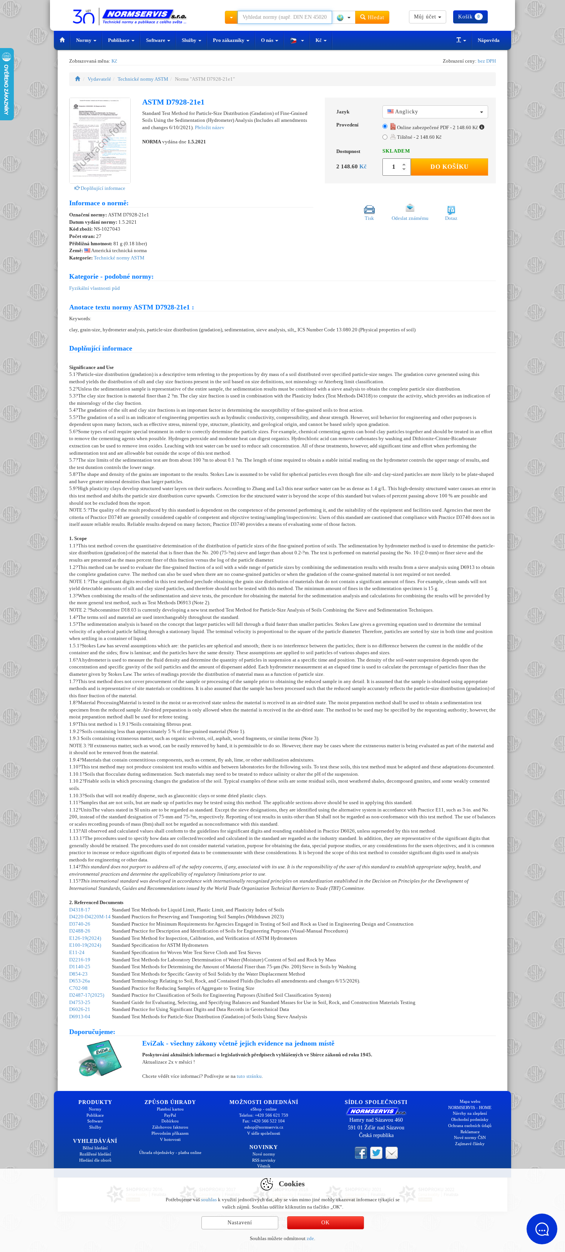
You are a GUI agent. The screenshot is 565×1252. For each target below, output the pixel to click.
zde (310, 1238)
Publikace (119, 40)
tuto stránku (249, 1076)
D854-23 (78, 974)
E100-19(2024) (85, 945)
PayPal (170, 1115)
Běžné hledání (95, 1148)
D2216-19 (79, 960)
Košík (469, 17)
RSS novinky (264, 1160)
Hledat (375, 17)
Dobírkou (170, 1121)
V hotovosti (170, 1139)
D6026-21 (79, 1009)
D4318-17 (79, 910)
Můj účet (426, 17)
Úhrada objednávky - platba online (170, 1152)
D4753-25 (79, 1002)
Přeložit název (209, 127)
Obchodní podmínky (470, 1119)
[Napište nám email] (392, 1152)
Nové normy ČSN (470, 1137)
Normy (84, 40)
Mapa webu (470, 1101)
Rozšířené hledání (95, 1154)
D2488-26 (79, 931)
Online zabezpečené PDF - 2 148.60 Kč (437, 127)
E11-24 (77, 952)
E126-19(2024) (85, 938)
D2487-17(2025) (86, 995)
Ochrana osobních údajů (470, 1125)
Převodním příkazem (170, 1133)
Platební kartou (170, 1109)
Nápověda (489, 40)
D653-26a (79, 981)
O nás (267, 40)
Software (156, 40)
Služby (190, 40)
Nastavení (240, 1222)
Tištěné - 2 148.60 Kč (419, 137)
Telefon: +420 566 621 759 (263, 1115)
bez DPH (487, 61)
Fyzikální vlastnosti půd (94, 288)
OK (325, 1222)
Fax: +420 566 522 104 (264, 1121)
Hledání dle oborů (95, 1160)
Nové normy (264, 1154)
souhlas (209, 1199)
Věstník (264, 1166)
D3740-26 (79, 924)
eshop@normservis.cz (263, 1127)
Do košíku (449, 166)
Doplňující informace (102, 188)
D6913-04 (79, 1016)
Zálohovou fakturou (170, 1127)
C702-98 (78, 988)
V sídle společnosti (263, 1133)
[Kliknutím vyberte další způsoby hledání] (231, 17)
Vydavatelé (99, 79)
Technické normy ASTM (143, 79)
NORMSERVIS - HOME (470, 1107)
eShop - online (264, 1109)
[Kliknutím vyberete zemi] (344, 17)
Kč (319, 40)
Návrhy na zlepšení (470, 1113)
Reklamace (470, 1131)
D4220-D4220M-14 (90, 916)
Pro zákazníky (229, 40)
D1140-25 (79, 966)
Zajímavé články (470, 1143)
